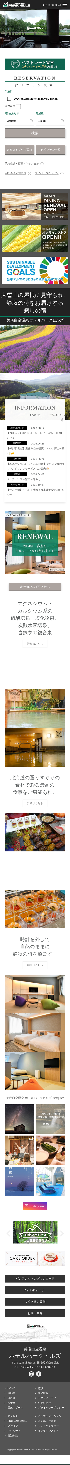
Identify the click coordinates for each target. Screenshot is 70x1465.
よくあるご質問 (35, 1301)
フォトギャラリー (35, 1290)
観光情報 (43, 1393)
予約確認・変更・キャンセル (22, 163)
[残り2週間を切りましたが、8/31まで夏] (19, 1119)
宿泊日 (9, 91)
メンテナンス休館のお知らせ (24, 479)
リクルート (14, 1430)
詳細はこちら (35, 643)
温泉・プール (15, 1407)
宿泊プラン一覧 (50, 149)
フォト (48, 1425)
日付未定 (10, 106)
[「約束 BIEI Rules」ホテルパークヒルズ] (19, 1181)
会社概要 (12, 1425)
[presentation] (8, 1233)
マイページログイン (47, 173)
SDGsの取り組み (17, 1420)
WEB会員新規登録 (15, 173)
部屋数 (39, 113)
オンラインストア (48, 1430)
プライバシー (51, 1407)
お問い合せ (35, 1313)
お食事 (11, 1402)
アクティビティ (47, 1397)
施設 (40, 1388)
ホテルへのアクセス (35, 587)
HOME (11, 1388)
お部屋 (11, 1393)
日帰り (11, 1397)
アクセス (12, 1416)
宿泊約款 (12, 1435)
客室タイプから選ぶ (19, 149)
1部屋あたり (12, 113)
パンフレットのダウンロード (35, 1278)
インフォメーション (49, 1416)
